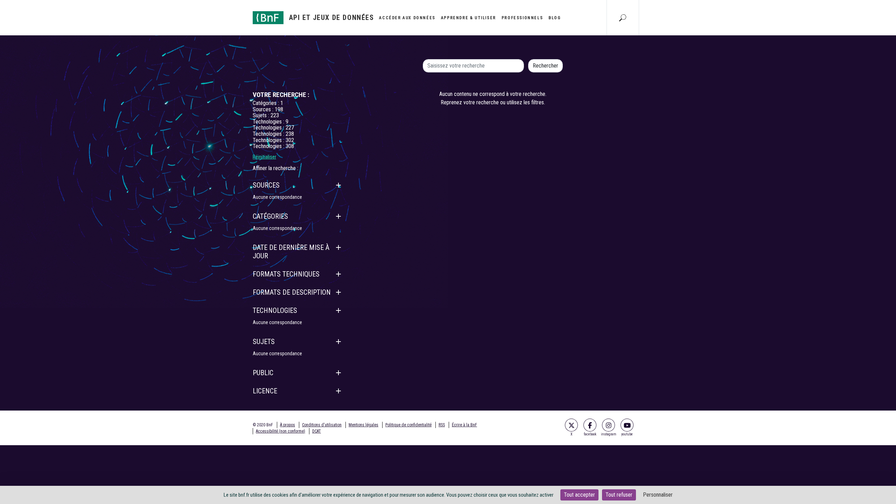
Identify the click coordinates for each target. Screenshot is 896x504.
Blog (554, 17)
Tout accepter (579, 494)
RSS (442, 424)
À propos (287, 424)
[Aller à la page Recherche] (622, 17)
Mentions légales (363, 424)
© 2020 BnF (263, 424)
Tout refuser (619, 494)
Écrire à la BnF (464, 424)
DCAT (316, 431)
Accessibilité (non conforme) (280, 431)
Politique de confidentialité (408, 424)
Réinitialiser (264, 157)
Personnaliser (658, 494)
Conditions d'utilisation (322, 424)
